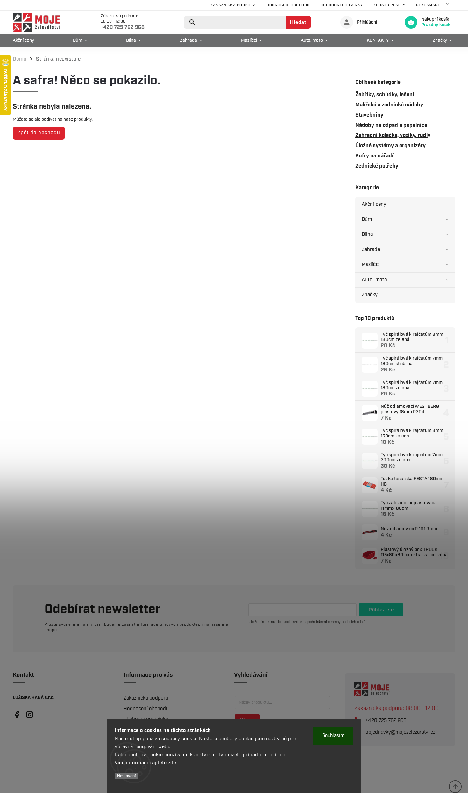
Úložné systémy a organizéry (390, 145)
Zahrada (371, 249)
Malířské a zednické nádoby (389, 104)
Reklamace (428, 5)
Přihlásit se (381, 609)
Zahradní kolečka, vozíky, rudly (392, 135)
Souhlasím (333, 735)
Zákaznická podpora (233, 5)
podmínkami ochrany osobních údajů (336, 622)
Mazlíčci (371, 264)
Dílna (367, 234)
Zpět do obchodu (39, 132)
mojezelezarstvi (17, 715)
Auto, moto (374, 280)
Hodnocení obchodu (288, 5)
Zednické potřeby (376, 165)
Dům (367, 219)
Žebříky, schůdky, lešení (384, 94)
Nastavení (126, 776)
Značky (370, 295)
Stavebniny (369, 115)
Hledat (298, 22)
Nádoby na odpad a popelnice (391, 125)
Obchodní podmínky (342, 5)
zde (172, 763)
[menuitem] (25, 40)
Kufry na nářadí (374, 155)
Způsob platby (389, 5)
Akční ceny (374, 204)
